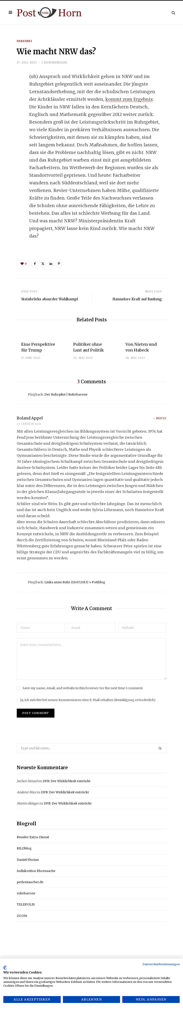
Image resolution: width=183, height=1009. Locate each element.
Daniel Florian (28, 860)
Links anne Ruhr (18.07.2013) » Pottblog (74, 582)
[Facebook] (13, 89)
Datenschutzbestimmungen (161, 964)
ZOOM (22, 916)
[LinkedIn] (13, 113)
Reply (161, 418)
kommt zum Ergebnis (129, 99)
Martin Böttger (28, 803)
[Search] (173, 13)
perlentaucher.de (30, 882)
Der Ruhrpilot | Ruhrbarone (65, 394)
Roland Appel (30, 418)
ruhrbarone (26, 893)
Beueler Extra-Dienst (33, 837)
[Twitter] (13, 101)
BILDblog (24, 848)
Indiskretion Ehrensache (36, 871)
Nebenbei (24, 41)
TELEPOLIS (26, 904)
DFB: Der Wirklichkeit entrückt (66, 781)
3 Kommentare (54, 62)
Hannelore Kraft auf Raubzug (137, 299)
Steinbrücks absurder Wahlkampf (49, 299)
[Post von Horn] (49, 12)
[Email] (13, 124)
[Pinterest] (58, 263)
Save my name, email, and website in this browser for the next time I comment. (83, 688)
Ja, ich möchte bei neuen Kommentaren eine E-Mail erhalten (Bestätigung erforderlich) (88, 700)
